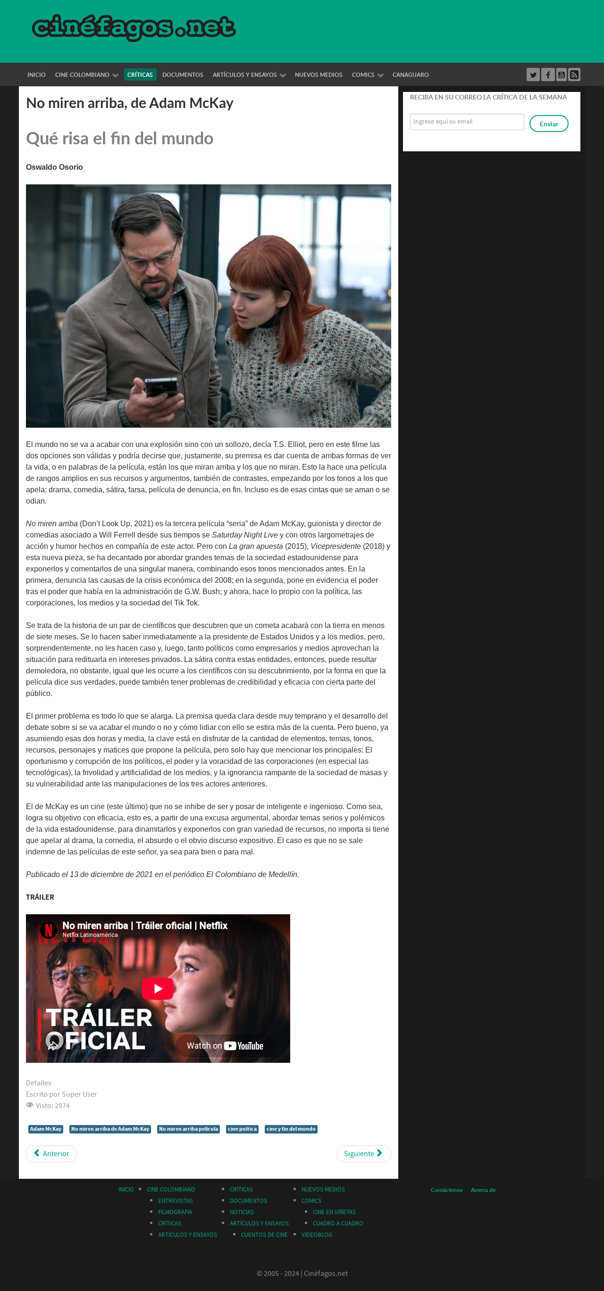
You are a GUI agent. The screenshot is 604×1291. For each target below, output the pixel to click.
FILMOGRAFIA (175, 1212)
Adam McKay (45, 1129)
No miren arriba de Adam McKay (110, 1129)
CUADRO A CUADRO (338, 1223)
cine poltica (242, 1129)
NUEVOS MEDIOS (323, 1189)
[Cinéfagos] (135, 27)
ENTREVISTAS (175, 1201)
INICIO (126, 1189)
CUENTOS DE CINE (264, 1235)
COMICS (311, 1201)
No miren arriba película (188, 1129)
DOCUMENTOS (248, 1201)
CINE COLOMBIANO (171, 1189)
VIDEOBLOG (317, 1235)
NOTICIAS (242, 1212)
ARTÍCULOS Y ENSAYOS (187, 1235)
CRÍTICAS (169, 1223)
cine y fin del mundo (291, 1129)
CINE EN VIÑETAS (334, 1212)
